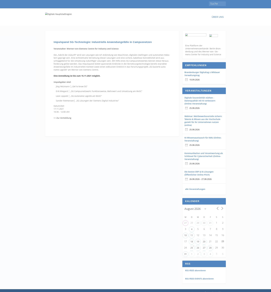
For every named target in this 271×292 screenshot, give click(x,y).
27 (185, 222)
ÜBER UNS (218, 17)
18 (191, 241)
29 (198, 222)
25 (191, 247)
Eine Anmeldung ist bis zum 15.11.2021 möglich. (77, 75)
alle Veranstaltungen (195, 189)
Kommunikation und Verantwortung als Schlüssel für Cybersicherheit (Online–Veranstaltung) (203, 156)
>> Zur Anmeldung (62, 118)
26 (198, 247)
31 (210, 222)
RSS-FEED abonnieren (195, 270)
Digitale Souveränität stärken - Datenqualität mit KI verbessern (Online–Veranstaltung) (199, 100)
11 (191, 235)
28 (210, 247)
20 (204, 241)
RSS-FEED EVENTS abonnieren (199, 278)
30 (204, 222)
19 (198, 241)
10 (185, 235)
